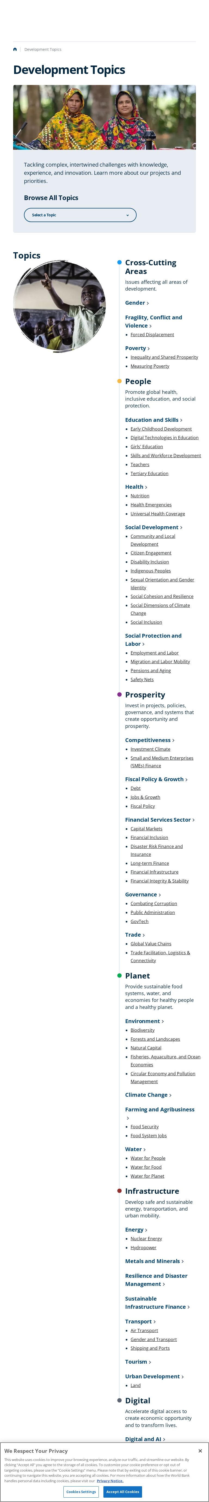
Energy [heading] (134, 1229)
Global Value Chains (151, 944)
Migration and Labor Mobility (160, 662)
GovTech (140, 921)
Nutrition (140, 496)
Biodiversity (143, 1030)
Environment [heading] (142, 1021)
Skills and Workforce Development (166, 456)
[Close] (200, 1451)
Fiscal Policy (143, 806)
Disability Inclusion (150, 562)
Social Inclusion (146, 622)
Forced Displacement (152, 335)
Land (136, 1385)
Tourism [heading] (136, 1361)
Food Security (145, 1127)
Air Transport (144, 1330)
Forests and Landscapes (155, 1039)
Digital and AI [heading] (143, 1439)
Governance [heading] (141, 894)
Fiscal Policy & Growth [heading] (154, 779)
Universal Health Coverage (158, 514)
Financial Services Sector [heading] (158, 819)
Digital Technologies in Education (165, 438)
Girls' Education (147, 447)
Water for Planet (147, 1176)
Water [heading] (133, 1149)
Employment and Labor (155, 653)
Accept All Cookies (122, 1491)
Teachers (140, 465)
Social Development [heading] (152, 527)
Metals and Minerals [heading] (152, 1261)
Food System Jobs (149, 1136)
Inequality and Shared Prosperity (164, 357)
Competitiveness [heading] (148, 740)
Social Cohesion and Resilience (162, 596)
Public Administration (153, 912)
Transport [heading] (138, 1321)
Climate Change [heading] (146, 1094)
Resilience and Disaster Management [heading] (156, 1280)
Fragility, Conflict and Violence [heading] (153, 321)
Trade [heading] (133, 934)
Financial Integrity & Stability (160, 881)
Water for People (148, 1158)
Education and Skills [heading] (152, 419)
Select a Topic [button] (44, 214)
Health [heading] (134, 486)
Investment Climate (150, 749)
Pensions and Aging (151, 671)
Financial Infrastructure (155, 872)
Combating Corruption (154, 903)
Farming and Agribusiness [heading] (160, 1109)
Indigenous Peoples (151, 571)
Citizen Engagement (151, 553)
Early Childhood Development (161, 429)
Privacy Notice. (110, 1480)
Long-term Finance (150, 863)
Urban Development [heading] (152, 1376)
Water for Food (146, 1167)
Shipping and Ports (150, 1348)
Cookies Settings (81, 1491)
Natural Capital (146, 1048)
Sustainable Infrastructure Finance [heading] (155, 1302)
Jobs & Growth (145, 797)
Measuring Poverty (150, 366)
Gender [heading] (135, 302)
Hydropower (143, 1248)
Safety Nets (142, 680)
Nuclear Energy (146, 1239)
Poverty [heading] (135, 348)
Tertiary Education (149, 473)
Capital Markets (146, 829)
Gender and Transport (154, 1339)
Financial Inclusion (149, 837)
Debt (136, 788)
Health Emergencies (151, 505)
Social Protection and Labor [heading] (153, 639)
